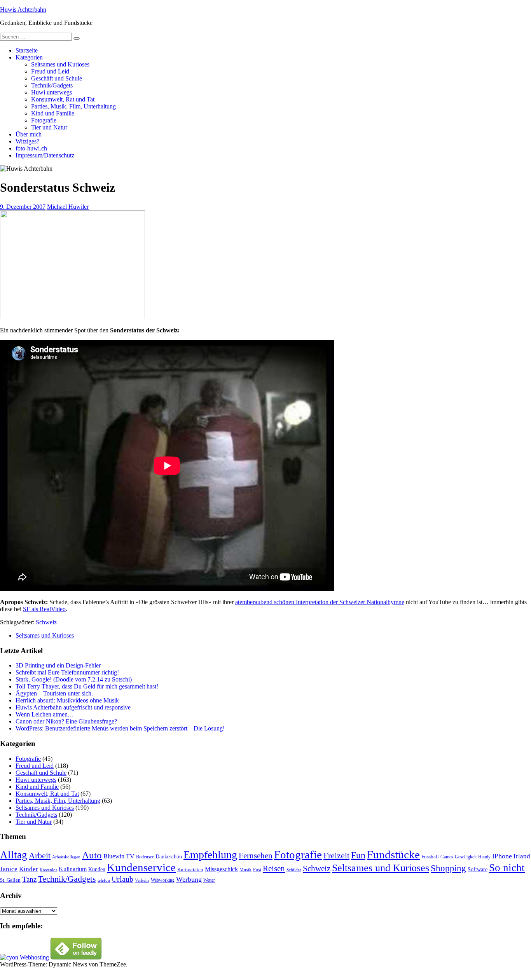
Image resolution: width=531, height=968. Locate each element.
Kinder (28, 869)
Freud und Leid (50, 71)
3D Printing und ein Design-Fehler (58, 665)
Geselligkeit (466, 857)
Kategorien (29, 57)
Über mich (29, 134)
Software (477, 869)
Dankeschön (168, 856)
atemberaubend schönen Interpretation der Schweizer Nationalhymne (319, 602)
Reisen (274, 868)
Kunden (96, 869)
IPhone (502, 856)
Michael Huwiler (68, 206)
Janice (8, 869)
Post (257, 869)
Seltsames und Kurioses (60, 64)
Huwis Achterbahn (23, 9)
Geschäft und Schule (56, 78)
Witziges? (27, 141)
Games (446, 857)
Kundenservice (141, 867)
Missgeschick (221, 869)
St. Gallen (10, 880)
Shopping (448, 868)
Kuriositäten (190, 869)
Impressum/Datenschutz (45, 155)
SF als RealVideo (44, 609)
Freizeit (336, 855)
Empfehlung (210, 855)
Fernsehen (255, 855)
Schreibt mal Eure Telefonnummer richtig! (67, 672)
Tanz (29, 879)
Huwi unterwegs (51, 92)
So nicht (507, 868)
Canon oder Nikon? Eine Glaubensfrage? (66, 721)
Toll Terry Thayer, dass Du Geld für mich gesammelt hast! (87, 686)
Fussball (430, 857)
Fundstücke (393, 854)
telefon (104, 880)
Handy (484, 857)
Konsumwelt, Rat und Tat (62, 99)
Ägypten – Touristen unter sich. (54, 693)
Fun (358, 855)
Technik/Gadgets (52, 85)
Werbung (189, 879)
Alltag (13, 855)
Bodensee (145, 857)
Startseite (27, 50)
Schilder (293, 870)
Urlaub (122, 879)
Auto (92, 855)
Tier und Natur (49, 127)
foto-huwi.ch (31, 148)
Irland (522, 856)
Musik (245, 869)
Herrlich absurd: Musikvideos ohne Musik (67, 700)
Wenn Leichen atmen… (45, 714)
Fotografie (43, 120)
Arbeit (40, 855)
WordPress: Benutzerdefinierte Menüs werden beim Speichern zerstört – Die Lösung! (120, 728)
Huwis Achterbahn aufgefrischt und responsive (73, 707)
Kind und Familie (52, 113)
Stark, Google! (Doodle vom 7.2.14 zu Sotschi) (74, 679)
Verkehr (142, 880)
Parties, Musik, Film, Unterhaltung (73, 106)
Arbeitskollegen (66, 857)
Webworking (163, 880)
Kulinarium (73, 869)
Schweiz (46, 622)
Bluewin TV (118, 856)
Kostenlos (48, 870)
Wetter (209, 880)
